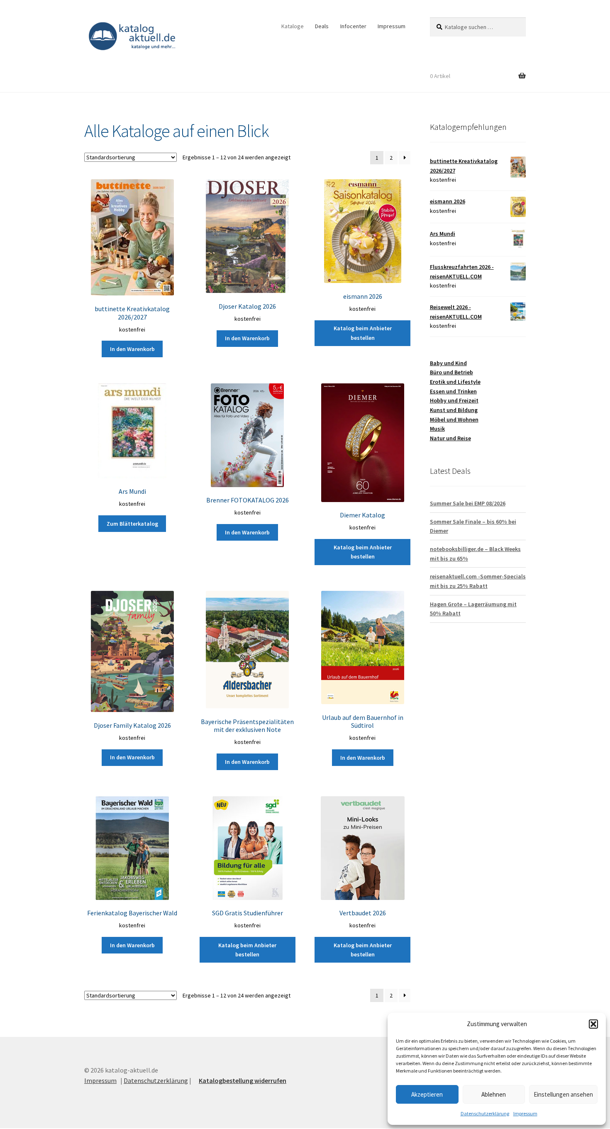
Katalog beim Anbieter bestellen (363, 332)
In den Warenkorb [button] (132, 349)
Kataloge (292, 26)
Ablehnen (493, 1094)
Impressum (525, 1113)
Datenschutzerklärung (485, 1113)
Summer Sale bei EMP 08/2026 (467, 503)
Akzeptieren (427, 1094)
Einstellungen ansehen (563, 1094)
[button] (593, 1024)
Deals (322, 26)
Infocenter (353, 26)
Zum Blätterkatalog (132, 523)
